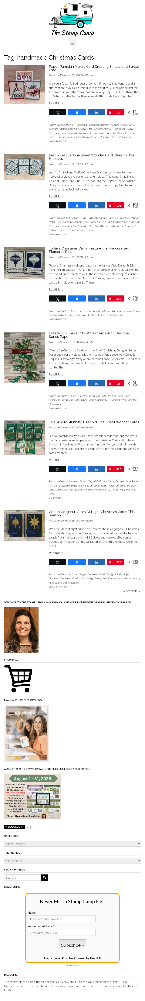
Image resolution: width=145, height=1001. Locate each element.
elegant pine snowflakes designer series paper (72, 221)
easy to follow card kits (80, 132)
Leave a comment (58, 140)
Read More (56, 103)
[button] (72, 43)
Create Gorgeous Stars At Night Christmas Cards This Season (92, 513)
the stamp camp (123, 136)
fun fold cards (120, 221)
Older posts (132, 590)
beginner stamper (58, 128)
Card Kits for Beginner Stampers (95, 128)
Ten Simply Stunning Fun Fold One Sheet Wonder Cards (94, 422)
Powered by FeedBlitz (88, 958)
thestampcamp (71, 582)
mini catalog (86, 578)
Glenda (89, 75)
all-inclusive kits (128, 124)
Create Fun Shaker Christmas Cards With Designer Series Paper (89, 335)
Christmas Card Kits (125, 128)
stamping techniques (121, 399)
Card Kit (72, 128)
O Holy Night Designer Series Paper (112, 578)
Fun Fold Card (104, 221)
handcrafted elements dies (126, 310)
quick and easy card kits (86, 136)
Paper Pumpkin (67, 124)
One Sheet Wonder (78, 226)
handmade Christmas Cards (90, 314)
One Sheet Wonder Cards (72, 217)
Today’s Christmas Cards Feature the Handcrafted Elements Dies (89, 250)
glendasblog (70, 485)
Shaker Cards (87, 399)
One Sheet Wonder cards (102, 226)
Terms (71, 965)
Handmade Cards (102, 132)
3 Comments (56, 497)
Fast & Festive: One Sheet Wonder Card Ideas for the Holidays (91, 157)
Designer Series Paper (126, 217)
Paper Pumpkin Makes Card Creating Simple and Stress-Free (94, 68)
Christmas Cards (58, 132)
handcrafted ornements (61, 314)
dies (109, 310)
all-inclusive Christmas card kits (102, 124)
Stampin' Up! (107, 136)
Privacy (79, 965)
